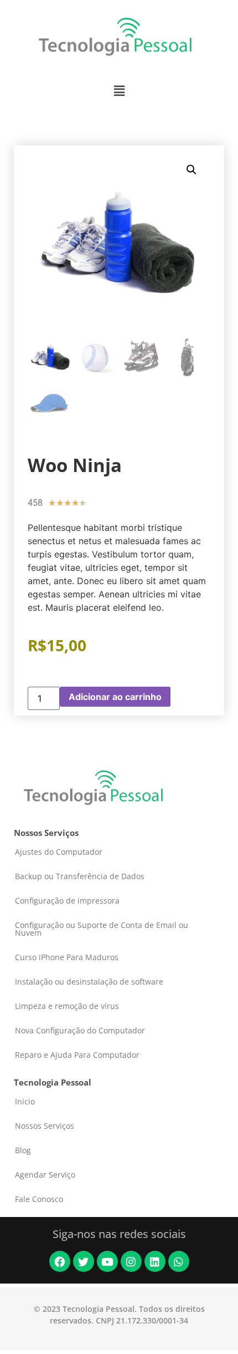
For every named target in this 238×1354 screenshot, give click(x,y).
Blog (23, 1150)
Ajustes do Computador (58, 851)
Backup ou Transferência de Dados (79, 876)
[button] (119, 90)
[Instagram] (131, 1261)
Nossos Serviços (44, 1125)
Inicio (25, 1101)
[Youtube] (107, 1261)
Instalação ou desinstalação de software (89, 981)
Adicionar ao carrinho (115, 696)
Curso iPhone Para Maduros (66, 957)
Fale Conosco (39, 1199)
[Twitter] (83, 1261)
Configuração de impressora (67, 900)
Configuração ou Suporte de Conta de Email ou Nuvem (101, 929)
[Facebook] (59, 1261)
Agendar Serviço (45, 1174)
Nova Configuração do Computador (80, 1030)
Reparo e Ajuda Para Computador (77, 1054)
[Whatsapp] (178, 1261)
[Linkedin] (154, 1261)
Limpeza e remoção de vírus (67, 1006)
